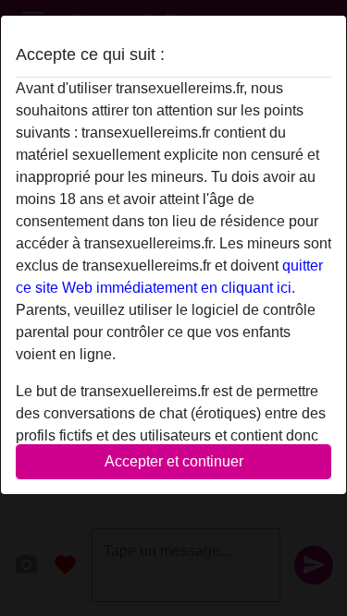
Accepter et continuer (174, 461)
